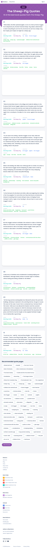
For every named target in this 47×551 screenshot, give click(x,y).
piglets (24, 119)
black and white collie (8, 210)
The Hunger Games (28, 376)
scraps (8, 154)
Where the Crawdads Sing (10, 380)
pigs (4, 154)
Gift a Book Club (6, 487)
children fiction (13, 354)
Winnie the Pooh (8, 365)
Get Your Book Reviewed (8, 531)
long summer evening (8, 323)
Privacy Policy (26, 546)
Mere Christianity (8, 369)
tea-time (13, 154)
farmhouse (38, 354)
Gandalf (18, 365)
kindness (14, 287)
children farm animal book (32, 39)
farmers (22, 237)
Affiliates (5, 469)
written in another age (16, 289)
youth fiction (31, 210)
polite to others (8, 239)
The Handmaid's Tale (26, 380)
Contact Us (5, 467)
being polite (6, 237)
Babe (26, 36)
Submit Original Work (7, 533)
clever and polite (34, 180)
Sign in (43, 1)
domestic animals (34, 123)
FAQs (4, 463)
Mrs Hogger (25, 63)
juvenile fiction (25, 123)
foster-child (27, 323)
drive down (6, 124)
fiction (26, 67)
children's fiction (7, 324)
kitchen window (14, 67)
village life (12, 124)
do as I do (5, 354)
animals (5, 68)
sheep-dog (6, 39)
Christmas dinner (15, 237)
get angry (16, 239)
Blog (4, 461)
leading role (6, 182)
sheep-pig (12, 39)
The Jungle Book (39, 380)
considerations (21, 287)
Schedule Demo (6, 510)
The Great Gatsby (8, 372)
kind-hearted (6, 41)
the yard (15, 324)
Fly (23, 36)
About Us (5, 460)
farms (35, 67)
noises (30, 67)
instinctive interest (8, 211)
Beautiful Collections (7, 497)
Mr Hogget (25, 150)
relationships (12, 180)
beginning (17, 210)
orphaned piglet (21, 39)
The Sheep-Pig (17, 36)
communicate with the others (33, 237)
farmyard (24, 210)
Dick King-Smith (7, 36)
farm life (21, 67)
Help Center (5, 465)
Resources (5, 512)
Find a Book (5, 519)
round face (6, 67)
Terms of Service (17, 546)
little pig (5, 180)
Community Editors (7, 523)
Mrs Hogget (37, 150)
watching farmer (35, 323)
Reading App (6, 521)
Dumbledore (7, 376)
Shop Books (12, 1)
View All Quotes (6, 444)
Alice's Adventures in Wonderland (24, 369)
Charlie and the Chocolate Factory (25, 372)
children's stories (16, 123)
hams (24, 154)
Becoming (16, 376)
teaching (18, 180)
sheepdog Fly (26, 177)
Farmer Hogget (33, 36)
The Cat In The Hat (28, 365)
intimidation (6, 289)
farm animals (25, 180)
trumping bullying (30, 287)
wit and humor (7, 123)
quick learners (19, 323)
